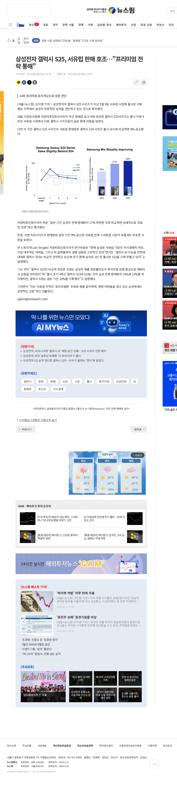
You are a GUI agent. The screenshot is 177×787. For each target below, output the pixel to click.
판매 (53, 381)
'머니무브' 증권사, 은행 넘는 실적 (41, 654)
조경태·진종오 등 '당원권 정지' (40, 639)
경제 (80, 25)
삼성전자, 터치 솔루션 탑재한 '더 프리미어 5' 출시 (52, 356)
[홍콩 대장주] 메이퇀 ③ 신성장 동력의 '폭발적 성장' (57, 536)
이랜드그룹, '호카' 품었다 (37, 649)
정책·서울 (68, 25)
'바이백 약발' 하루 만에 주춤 (76, 593)
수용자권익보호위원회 (130, 745)
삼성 (65, 381)
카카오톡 (18, 82)
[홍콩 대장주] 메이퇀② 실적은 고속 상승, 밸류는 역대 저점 (104, 536)
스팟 (168, 232)
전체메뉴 (10, 25)
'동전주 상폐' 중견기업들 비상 (77, 617)
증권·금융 (146, 25)
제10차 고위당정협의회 (105, 678)
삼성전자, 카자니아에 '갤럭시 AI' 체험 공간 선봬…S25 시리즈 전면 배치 (64, 351)
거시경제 (58, 389)
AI (134, 381)
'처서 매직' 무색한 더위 (81, 678)
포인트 (42, 389)
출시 (89, 381)
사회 (90, 25)
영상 (31, 25)
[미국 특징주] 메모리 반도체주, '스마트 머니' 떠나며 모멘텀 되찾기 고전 (57, 518)
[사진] (37, 601)
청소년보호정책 (85, 745)
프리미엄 (104, 381)
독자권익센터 (106, 745)
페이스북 (24, 82)
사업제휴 (42, 745)
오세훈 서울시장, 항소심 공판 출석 (130, 694)
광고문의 (167, 745)
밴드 (34, 82)
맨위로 (138, 429)
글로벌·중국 (104, 25)
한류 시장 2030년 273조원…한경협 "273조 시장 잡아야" (72, 40)
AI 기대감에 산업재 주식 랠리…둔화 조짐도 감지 (104, 518)
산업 (133, 25)
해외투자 (121, 25)
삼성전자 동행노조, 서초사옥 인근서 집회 (80, 695)
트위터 (29, 82)
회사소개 (11, 745)
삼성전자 (121, 381)
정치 (55, 25)
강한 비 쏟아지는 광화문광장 (130, 678)
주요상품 (26, 745)
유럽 (41, 381)
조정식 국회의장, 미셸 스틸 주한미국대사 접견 (105, 695)
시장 (77, 381)
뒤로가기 (26, 429)
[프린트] (144, 82)
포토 (45, 25)
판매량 (27, 389)
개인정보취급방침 (62, 745)
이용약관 (152, 745)
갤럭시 (27, 381)
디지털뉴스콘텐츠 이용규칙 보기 (38, 420)
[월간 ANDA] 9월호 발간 (36, 644)
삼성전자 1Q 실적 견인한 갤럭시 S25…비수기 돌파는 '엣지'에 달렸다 (63, 360)
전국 (171, 25)
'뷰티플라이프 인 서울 (35, 694)
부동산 (160, 25)
